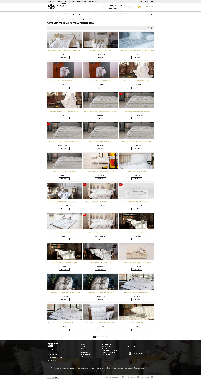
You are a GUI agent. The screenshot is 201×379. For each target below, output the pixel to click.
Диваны (75, 14)
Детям (81, 14)
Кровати (69, 14)
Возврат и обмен (62, 1)
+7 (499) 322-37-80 (115, 6)
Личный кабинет (144, 1)
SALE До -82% (143, 14)
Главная (52, 19)
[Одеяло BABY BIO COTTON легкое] (136, 168)
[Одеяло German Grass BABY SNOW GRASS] (100, 229)
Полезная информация (81, 1)
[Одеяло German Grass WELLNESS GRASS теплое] (100, 77)
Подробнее (64, 57)
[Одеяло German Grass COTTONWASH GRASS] (136, 77)
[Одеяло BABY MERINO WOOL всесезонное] (64, 198)
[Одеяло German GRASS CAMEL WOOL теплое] (64, 259)
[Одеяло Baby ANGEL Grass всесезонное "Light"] (100, 168)
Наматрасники (84, 352)
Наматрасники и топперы (119, 14)
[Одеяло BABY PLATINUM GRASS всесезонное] (136, 198)
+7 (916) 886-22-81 (115, 8)
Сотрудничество (93, 1)
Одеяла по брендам (66, 19)
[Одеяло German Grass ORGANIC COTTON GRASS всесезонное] (136, 259)
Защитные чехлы (133, 14)
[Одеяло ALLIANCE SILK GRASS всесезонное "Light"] (136, 138)
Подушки (57, 14)
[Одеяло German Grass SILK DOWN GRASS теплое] (100, 289)
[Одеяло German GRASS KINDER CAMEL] (64, 229)
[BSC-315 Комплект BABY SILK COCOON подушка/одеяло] (64, 47)
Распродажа (84, 356)
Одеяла (63, 14)
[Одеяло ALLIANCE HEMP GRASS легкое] (100, 138)
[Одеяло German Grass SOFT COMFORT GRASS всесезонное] (136, 47)
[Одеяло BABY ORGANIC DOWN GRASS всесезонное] (100, 198)
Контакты (71, 1)
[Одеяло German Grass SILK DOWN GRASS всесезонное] (64, 289)
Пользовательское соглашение (109, 350)
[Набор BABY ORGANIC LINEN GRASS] (100, 47)
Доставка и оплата (51, 1)
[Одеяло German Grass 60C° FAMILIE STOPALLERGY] (100, 319)
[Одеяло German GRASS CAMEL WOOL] (136, 229)
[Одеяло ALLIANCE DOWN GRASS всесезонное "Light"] (64, 138)
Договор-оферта (106, 354)
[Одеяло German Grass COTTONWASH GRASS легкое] (64, 108)
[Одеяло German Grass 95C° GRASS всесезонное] (136, 319)
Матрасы (50, 14)
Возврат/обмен (106, 346)
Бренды (150, 14)
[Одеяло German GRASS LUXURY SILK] (100, 259)
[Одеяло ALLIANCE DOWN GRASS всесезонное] (136, 108)
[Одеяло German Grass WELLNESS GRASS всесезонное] (64, 77)
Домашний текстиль (103, 14)
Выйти (152, 1)
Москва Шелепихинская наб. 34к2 (96, 6)
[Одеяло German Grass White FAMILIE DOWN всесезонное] (64, 319)
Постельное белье (90, 14)
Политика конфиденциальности (109, 352)
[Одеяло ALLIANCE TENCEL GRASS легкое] (64, 168)
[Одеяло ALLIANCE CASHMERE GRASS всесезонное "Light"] (100, 108)
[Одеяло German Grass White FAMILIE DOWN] (136, 289)
